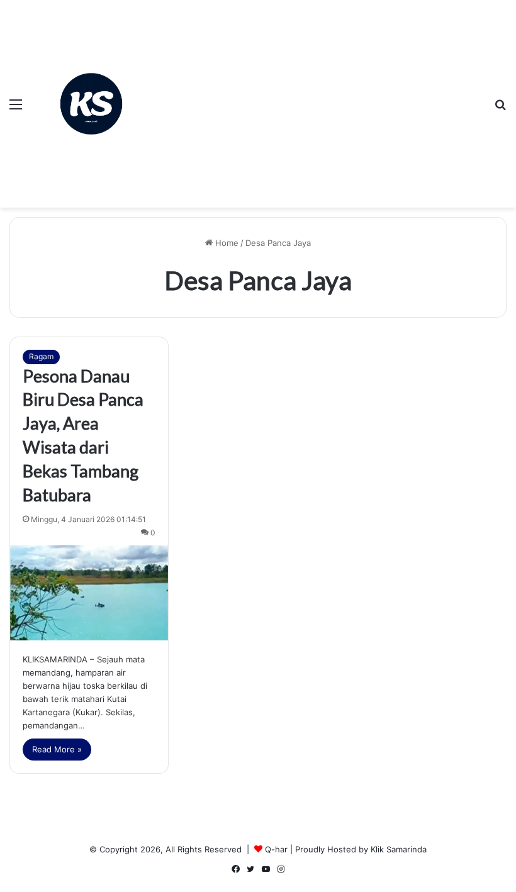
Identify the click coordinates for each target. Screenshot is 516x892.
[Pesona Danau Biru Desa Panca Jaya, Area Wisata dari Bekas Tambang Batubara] (89, 592)
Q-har (276, 849)
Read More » (57, 749)
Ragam (41, 356)
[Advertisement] (318, 94)
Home (225, 243)
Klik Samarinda (399, 849)
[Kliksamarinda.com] (91, 104)
